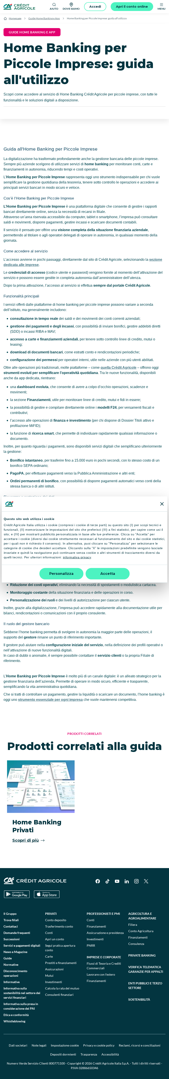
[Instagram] (136, 881)
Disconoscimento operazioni (15, 973)
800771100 (57, 1063)
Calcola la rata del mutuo (62, 988)
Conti (49, 933)
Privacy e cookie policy (98, 1045)
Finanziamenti (96, 926)
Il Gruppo (10, 913)
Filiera (132, 924)
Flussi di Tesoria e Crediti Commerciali (104, 966)
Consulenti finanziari (59, 994)
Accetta (107, 573)
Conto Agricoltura (140, 931)
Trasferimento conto (59, 926)
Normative (11, 964)
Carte (49, 956)
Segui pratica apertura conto (60, 948)
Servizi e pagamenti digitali (22, 945)
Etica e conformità (16, 1015)
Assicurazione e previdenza (105, 933)
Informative (12, 982)
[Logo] (19, 7)
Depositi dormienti (63, 1054)
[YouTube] (117, 881)
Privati (51, 913)
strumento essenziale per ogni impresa (50, 699)
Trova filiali (11, 920)
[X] (146, 881)
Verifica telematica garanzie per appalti (145, 969)
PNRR (91, 945)
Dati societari (18, 1045)
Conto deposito (55, 920)
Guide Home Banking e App (44, 18)
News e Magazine (15, 952)
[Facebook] (97, 881)
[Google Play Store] (17, 894)
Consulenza (136, 944)
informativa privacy (77, 557)
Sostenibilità (139, 999)
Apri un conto (54, 939)
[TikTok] (107, 881)
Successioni (12, 939)
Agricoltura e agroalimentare (142, 916)
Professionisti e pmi (103, 913)
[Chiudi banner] (162, 504)
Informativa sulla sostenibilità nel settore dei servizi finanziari (22, 992)
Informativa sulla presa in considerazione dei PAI (21, 1006)
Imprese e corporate (104, 957)
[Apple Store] (46, 894)
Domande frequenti (17, 933)
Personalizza (61, 573)
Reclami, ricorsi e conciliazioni (139, 1045)
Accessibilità (110, 1054)
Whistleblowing (14, 1021)
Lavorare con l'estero (101, 974)
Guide (8, 958)
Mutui (49, 975)
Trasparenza (89, 1054)
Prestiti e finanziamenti (61, 963)
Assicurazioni (54, 969)
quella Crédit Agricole (118, 367)
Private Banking (142, 955)
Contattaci (11, 926)
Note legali (39, 1045)
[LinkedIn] (126, 881)
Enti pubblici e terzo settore (145, 985)
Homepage (15, 18)
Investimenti (53, 982)
